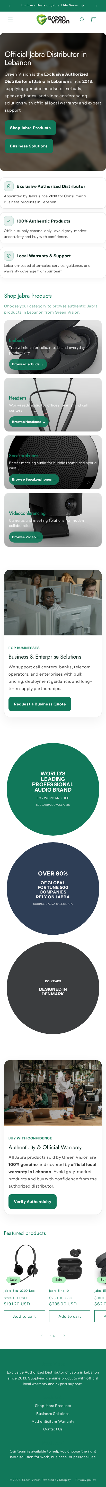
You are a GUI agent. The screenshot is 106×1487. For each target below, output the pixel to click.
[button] (10, 19)
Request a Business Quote (40, 704)
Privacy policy (85, 1480)
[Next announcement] (96, 5)
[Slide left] (41, 1335)
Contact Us (53, 1429)
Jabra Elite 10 (59, 1291)
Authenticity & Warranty (53, 1421)
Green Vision (31, 1480)
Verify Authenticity (32, 1201)
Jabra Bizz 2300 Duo (19, 1291)
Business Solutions (29, 146)
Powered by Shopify (56, 1480)
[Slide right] (64, 1335)
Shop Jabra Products (30, 127)
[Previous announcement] (9, 5)
